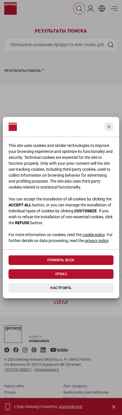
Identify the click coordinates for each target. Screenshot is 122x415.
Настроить (60, 288)
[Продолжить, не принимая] (108, 127)
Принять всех (61, 260)
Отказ (61, 274)
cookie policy (94, 234)
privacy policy (96, 240)
